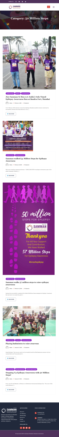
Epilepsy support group (31, 369)
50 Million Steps (10, 93)
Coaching (18, 340)
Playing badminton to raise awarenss (22, 344)
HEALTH (18, 93)
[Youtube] (26, 428)
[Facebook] (24, 428)
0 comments (26, 103)
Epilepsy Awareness (20, 155)
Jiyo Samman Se (25, 93)
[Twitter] (29, 428)
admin (10, 103)
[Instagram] (21, 428)
